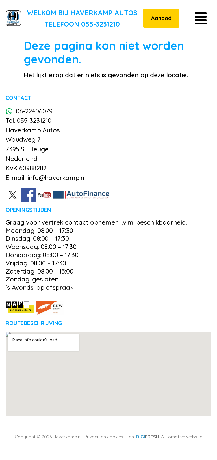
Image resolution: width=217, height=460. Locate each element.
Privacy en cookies (103, 437)
